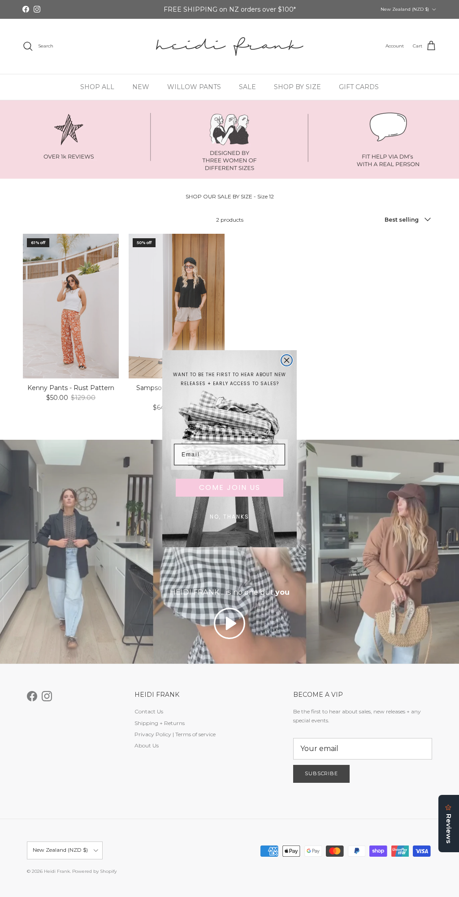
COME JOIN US (229, 487)
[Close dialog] (286, 360)
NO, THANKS (229, 516)
